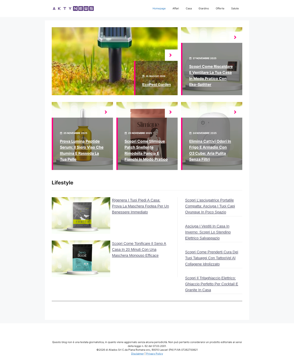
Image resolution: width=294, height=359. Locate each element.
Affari (176, 8)
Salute (235, 8)
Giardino (204, 8)
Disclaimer (137, 353)
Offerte (220, 8)
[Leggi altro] (171, 55)
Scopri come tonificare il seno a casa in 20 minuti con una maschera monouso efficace (139, 249)
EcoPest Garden (156, 84)
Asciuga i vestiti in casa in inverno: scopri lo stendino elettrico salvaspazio (208, 232)
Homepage (159, 8)
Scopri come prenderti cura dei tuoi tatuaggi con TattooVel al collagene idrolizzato (211, 258)
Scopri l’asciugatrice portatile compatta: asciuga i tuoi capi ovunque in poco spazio (210, 206)
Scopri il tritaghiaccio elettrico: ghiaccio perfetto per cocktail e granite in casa (211, 284)
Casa (189, 8)
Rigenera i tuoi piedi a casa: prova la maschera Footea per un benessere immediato (140, 206)
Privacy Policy (154, 353)
